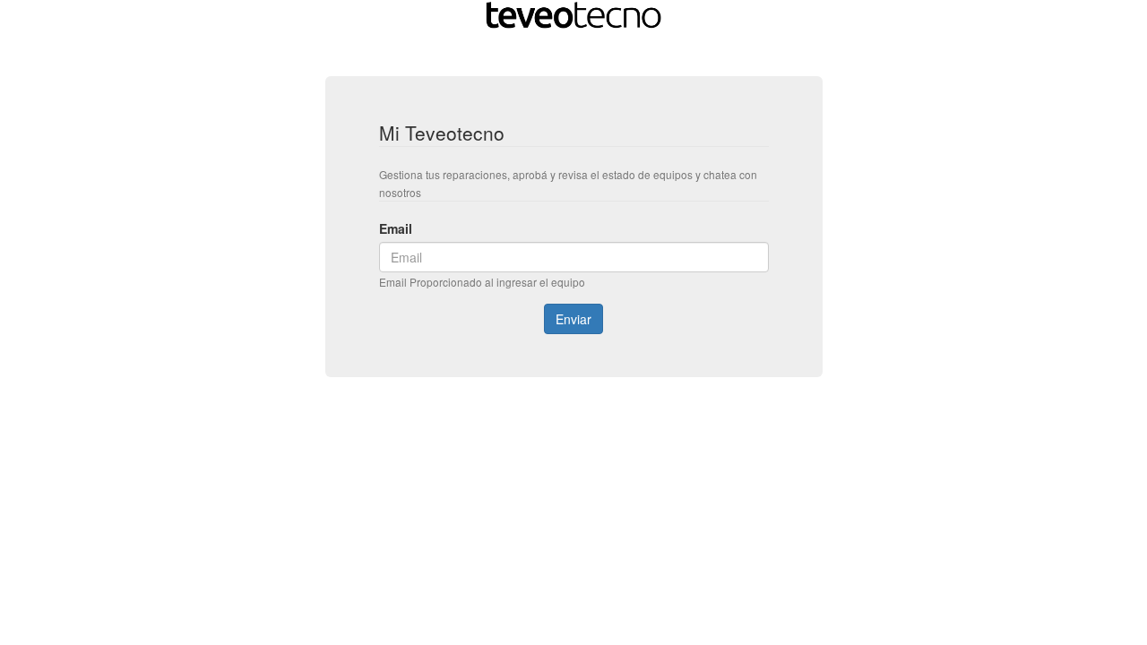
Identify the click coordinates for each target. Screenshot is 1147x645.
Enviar (573, 319)
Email (395, 228)
